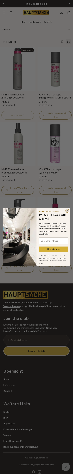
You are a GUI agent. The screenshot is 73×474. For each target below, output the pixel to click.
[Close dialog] (67, 211)
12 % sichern (53, 249)
